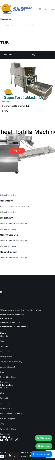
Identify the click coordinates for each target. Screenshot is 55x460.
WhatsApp (45, 438)
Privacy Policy (6, 356)
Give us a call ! (43, 454)
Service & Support (7, 367)
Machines (7, 102)
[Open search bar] (46, 9)
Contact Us (4, 346)
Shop (2, 372)
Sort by (32, 55)
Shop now (17, 151)
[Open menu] (39, 9)
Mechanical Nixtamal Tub (16, 105)
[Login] (52, 9)
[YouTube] (1, 439)
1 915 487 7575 (6, 318)
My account (5, 351)
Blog (2, 341)
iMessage (45, 446)
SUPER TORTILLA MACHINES (22, 9)
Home (6, 25)
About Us (4, 336)
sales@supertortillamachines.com (12, 314)
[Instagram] (11, 439)
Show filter (8, 55)
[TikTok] (16, 439)
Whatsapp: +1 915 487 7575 (10, 322)
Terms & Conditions (8, 377)
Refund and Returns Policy (11, 362)
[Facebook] (6, 439)
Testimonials (5, 382)
